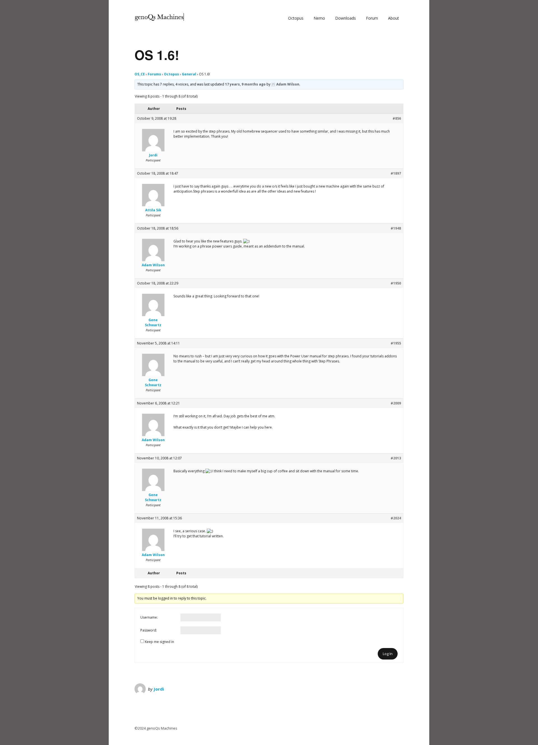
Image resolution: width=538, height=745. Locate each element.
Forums (154, 74)
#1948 (396, 228)
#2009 (396, 403)
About (393, 18)
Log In (388, 653)
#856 (397, 118)
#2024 (396, 518)
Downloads (345, 18)
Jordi (159, 689)
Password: (148, 630)
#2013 (396, 458)
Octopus (295, 18)
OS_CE (139, 74)
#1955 (396, 343)
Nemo (319, 18)
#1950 (396, 283)
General (189, 74)
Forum (372, 18)
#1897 (396, 173)
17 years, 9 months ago (245, 84)
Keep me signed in (159, 641)
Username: (149, 617)
